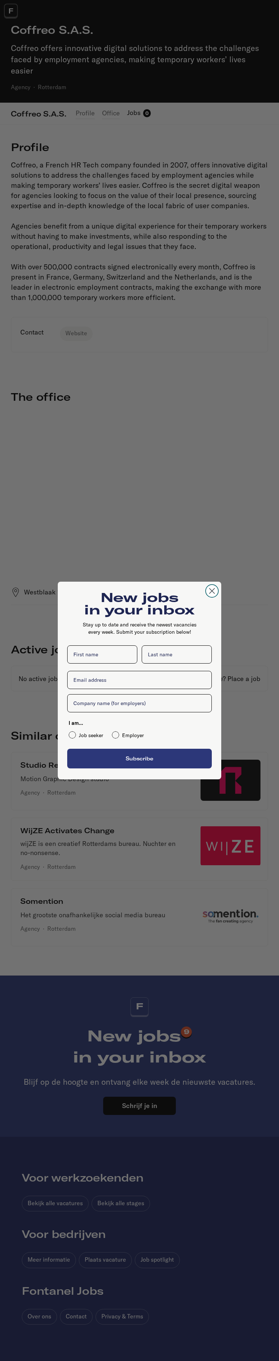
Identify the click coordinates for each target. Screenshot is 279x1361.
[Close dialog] (212, 591)
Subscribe (139, 758)
